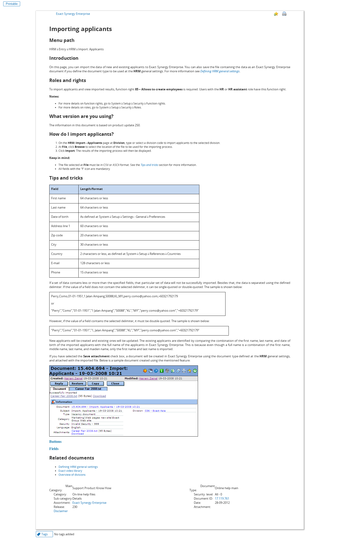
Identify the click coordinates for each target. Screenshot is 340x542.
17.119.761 (222, 498)
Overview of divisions (72, 475)
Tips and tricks (149, 165)
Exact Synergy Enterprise (73, 14)
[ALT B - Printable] (284, 13)
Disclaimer (61, 511)
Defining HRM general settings (220, 71)
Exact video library (70, 471)
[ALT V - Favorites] (276, 13)
